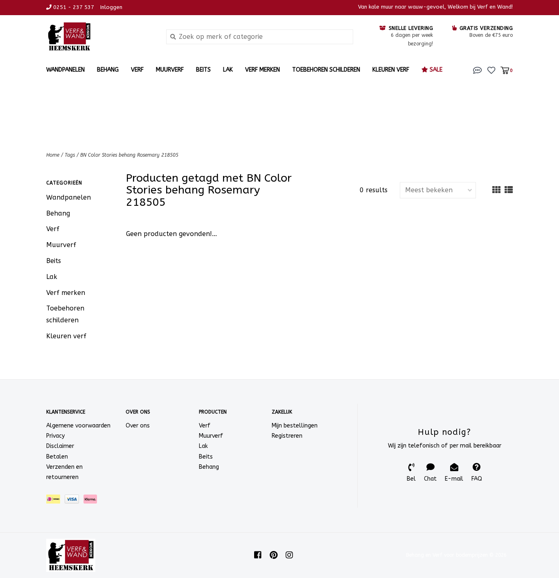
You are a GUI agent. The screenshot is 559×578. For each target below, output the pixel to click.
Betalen (57, 456)
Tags (70, 155)
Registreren (287, 435)
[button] (477, 70)
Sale (435, 69)
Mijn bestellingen (295, 425)
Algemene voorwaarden (78, 425)
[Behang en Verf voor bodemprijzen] (100, 36)
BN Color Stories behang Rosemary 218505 (129, 155)
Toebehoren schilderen (326, 69)
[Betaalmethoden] (55, 500)
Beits (203, 69)
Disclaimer (60, 446)
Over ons (138, 425)
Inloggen (111, 7)
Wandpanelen (65, 69)
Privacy (55, 435)
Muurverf (170, 69)
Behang (108, 69)
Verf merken (262, 69)
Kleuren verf (390, 69)
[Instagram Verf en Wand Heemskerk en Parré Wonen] (289, 555)
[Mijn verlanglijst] (491, 70)
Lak (228, 69)
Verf (137, 69)
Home (52, 155)
